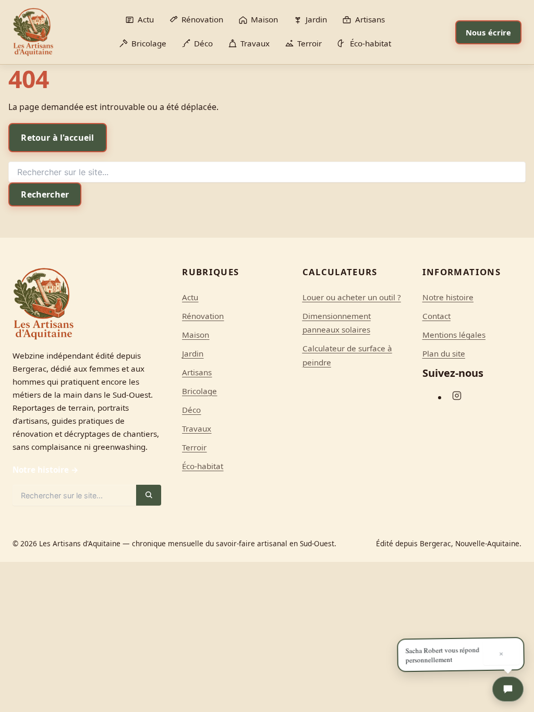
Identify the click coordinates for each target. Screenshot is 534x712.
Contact (436, 316)
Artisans (197, 372)
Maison (195, 334)
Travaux (196, 428)
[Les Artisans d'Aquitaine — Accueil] (33, 32)
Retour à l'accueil (57, 137)
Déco (191, 409)
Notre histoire (448, 297)
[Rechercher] (148, 495)
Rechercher (45, 194)
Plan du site (443, 353)
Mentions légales (454, 334)
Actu (190, 297)
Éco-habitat (202, 466)
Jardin (192, 353)
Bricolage (199, 391)
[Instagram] (456, 395)
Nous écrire (489, 32)
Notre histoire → (46, 469)
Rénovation (203, 316)
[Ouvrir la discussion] (508, 689)
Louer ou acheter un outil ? (351, 297)
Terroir (194, 447)
